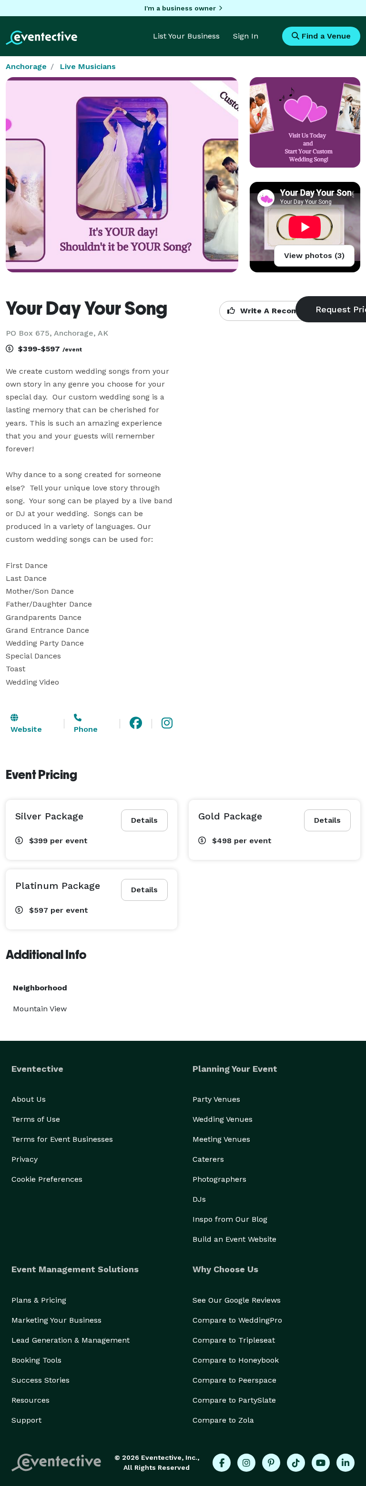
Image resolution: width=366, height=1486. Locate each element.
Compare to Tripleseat (234, 1340)
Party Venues (216, 1099)
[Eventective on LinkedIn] (345, 1463)
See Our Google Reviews (237, 1300)
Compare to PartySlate (234, 1400)
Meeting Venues (221, 1139)
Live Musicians (88, 66)
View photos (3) (314, 255)
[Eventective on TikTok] (296, 1463)
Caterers (208, 1159)
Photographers (219, 1179)
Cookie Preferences (46, 1179)
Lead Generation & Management (70, 1340)
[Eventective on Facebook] (222, 1463)
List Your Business (186, 35)
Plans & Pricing (38, 1300)
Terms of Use (35, 1119)
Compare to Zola (223, 1420)
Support (26, 1420)
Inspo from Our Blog (230, 1219)
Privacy (24, 1159)
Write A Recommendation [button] (289, 310)
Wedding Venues (223, 1119)
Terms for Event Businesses (62, 1139)
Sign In (245, 35)
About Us (28, 1099)
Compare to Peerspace (234, 1380)
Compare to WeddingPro (237, 1320)
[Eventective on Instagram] (246, 1463)
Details (144, 820)
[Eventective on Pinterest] (271, 1463)
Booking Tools (36, 1360)
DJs (199, 1199)
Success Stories (40, 1380)
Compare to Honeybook (236, 1360)
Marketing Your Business (56, 1320)
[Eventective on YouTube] (321, 1463)
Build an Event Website (234, 1239)
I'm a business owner (180, 8)
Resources (30, 1400)
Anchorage (26, 66)
